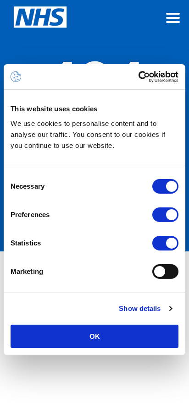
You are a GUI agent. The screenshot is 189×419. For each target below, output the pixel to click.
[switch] (165, 214)
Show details (140, 308)
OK (94, 336)
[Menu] (173, 18)
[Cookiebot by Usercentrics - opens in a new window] (138, 76)
